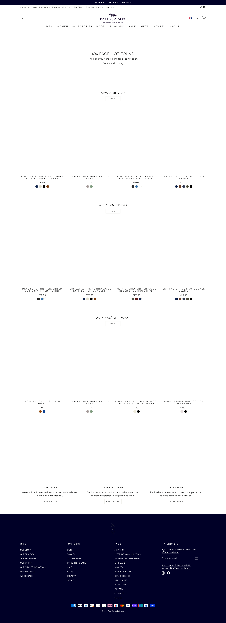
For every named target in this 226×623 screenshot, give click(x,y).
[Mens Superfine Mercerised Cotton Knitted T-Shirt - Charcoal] (133, 186)
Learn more (50, 501)
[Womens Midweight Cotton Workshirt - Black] (185, 411)
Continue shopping (113, 63)
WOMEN (62, 26)
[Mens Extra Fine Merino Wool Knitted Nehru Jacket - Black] (44, 186)
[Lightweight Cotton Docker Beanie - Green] (187, 186)
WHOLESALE (26, 576)
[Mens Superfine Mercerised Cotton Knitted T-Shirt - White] (140, 186)
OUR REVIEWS (27, 554)
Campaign (25, 7)
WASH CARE (120, 584)
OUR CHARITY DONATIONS (33, 567)
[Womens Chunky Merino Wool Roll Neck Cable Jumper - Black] (138, 411)
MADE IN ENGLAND (110, 26)
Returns (99, 7)
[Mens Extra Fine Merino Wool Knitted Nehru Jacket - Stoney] (40, 186)
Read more (113, 501)
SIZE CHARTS (120, 580)
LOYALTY (158, 26)
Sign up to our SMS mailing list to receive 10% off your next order (176, 566)
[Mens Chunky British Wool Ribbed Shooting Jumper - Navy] (140, 299)
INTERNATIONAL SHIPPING (127, 554)
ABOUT (175, 26)
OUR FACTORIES (28, 558)
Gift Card (66, 7)
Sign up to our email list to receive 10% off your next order (179, 550)
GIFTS (144, 26)
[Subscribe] (196, 558)
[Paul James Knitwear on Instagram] (163, 573)
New (35, 7)
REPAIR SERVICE (122, 576)
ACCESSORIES (82, 26)
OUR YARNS (26, 563)
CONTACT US (120, 593)
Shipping (90, 7)
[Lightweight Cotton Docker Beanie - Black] (191, 186)
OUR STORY (25, 550)
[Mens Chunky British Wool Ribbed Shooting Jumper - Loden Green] (133, 299)
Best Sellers (44, 7)
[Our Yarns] (176, 461)
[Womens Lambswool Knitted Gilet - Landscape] (91, 186)
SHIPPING (119, 550)
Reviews (56, 7)
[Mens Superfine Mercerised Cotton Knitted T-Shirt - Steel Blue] (136, 186)
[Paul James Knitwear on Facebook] (168, 573)
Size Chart (78, 7)
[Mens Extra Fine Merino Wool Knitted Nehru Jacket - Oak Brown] (47, 186)
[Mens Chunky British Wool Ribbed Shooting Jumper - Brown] (136, 299)
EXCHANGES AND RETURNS (128, 558)
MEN (49, 26)
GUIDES (118, 597)
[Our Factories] (113, 461)
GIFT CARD (120, 563)
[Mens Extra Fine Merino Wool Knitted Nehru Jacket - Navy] (36, 186)
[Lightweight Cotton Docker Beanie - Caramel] (180, 186)
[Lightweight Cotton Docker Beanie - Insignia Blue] (183, 186)
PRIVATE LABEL (27, 571)
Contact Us (111, 7)
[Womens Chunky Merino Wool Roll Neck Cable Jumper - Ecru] (134, 411)
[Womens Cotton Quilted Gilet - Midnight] (44, 411)
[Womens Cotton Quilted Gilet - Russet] (40, 411)
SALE (132, 26)
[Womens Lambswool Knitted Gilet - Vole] (87, 186)
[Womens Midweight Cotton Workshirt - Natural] (182, 411)
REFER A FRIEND (122, 571)
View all (113, 99)
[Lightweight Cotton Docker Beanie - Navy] (176, 186)
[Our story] (50, 461)
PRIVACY (118, 589)
